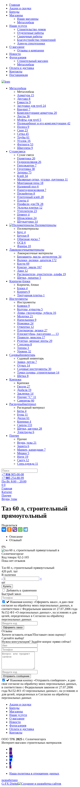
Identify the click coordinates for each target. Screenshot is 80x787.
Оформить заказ (13, 627)
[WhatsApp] (20, 529)
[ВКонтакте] (4, 529)
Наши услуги (18, 25)
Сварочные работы (29, 36)
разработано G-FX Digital (10, 781)
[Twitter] (10, 759)
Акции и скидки (20, 8)
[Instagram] (10, 749)
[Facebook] (10, 763)
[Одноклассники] (9, 529)
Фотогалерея (17, 57)
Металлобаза (25, 22)
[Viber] (14, 529)
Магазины (16, 15)
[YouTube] (10, 752)
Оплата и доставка (21, 68)
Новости (15, 54)
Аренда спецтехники (31, 43)
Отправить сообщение (16, 676)
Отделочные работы (30, 33)
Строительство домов (31, 29)
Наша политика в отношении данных (34, 773)
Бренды (14, 11)
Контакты (15, 71)
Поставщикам (18, 75)
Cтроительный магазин (32, 61)
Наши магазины (27, 18)
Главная (14, 4)
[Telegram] (25, 529)
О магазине (16, 47)
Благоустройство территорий (36, 40)
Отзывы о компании (30, 50)
